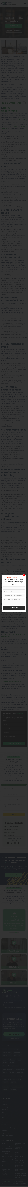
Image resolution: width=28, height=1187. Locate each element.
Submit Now (14, 608)
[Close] (24, 575)
